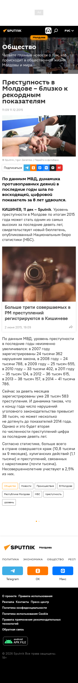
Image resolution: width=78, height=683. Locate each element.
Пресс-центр (40, 602)
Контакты (22, 602)
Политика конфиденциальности (24, 608)
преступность (53, 494)
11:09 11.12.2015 (12, 110)
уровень (9, 502)
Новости (26, 485)
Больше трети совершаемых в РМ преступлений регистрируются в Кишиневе (37, 312)
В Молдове (65, 485)
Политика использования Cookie (25, 614)
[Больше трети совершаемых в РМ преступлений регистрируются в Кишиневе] (39, 274)
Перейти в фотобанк (47, 159)
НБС (37, 494)
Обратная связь (13, 629)
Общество (10, 485)
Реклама (8, 602)
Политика (10, 559)
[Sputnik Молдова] (13, 32)
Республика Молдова (17, 494)
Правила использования (35, 596)
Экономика (33, 559)
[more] (71, 327)
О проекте (9, 596)
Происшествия (45, 485)
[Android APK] (15, 641)
